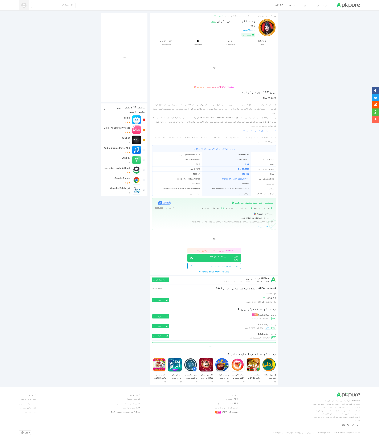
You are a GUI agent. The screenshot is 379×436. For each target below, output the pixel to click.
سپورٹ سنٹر (30, 412)
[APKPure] (348, 5)
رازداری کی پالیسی (308, 432)
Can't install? (157, 288)
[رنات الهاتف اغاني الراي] (267, 27)
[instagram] (353, 425)
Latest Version (248, 30)
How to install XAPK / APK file (215, 271)
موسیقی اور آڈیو (257, 15)
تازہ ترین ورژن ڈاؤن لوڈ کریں (261, 130)
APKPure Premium (230, 412)
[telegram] (357, 425)
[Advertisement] (125, 57)
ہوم (274, 15)
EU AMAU (274, 432)
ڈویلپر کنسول (133, 398)
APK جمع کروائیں (131, 407)
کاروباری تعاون (28, 407)
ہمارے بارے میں (28, 398)
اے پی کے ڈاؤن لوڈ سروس (226, 407)
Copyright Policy (292, 432)
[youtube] (343, 425)
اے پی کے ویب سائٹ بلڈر (128, 403)
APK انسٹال (232, 398)
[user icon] (24, 5)
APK (213, 21)
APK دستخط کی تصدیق (228, 403)
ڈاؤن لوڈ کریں (160, 279)
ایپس (268, 15)
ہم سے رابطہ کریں (27, 403)
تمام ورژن (214, 345)
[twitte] (348, 425)
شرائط (281, 432)
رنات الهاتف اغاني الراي (236, 15)
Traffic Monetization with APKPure (125, 412)
